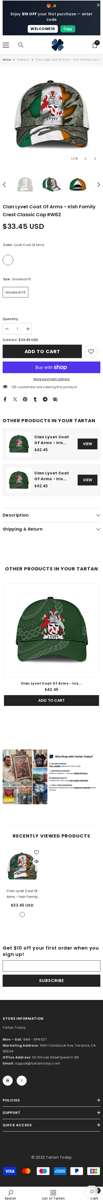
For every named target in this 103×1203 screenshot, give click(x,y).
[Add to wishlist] (36, 852)
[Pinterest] (25, 399)
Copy (68, 29)
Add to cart (42, 351)
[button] (85, 158)
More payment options (52, 379)
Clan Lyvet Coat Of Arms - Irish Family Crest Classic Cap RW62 (22, 894)
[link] (91, 351)
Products (23, 60)
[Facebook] (5, 399)
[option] (51, 115)
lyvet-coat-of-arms (22, 914)
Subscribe (51, 981)
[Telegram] (45, 399)
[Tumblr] (35, 399)
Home (7, 60)
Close (98, 5)
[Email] (55, 399)
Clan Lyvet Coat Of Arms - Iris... (51, 439)
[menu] (6, 45)
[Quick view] (36, 861)
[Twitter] (15, 399)
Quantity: (11, 319)
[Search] (21, 45)
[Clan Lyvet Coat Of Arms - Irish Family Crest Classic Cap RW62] (22, 866)
